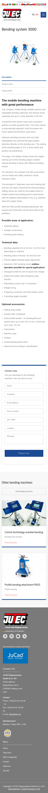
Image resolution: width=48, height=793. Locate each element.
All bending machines (24, 492)
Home (5, 748)
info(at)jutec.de (15, 714)
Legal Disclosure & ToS (30, 789)
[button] (43, 15)
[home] (12, 15)
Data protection (14, 789)
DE (33, 15)
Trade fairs (7, 753)
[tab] (24, 77)
